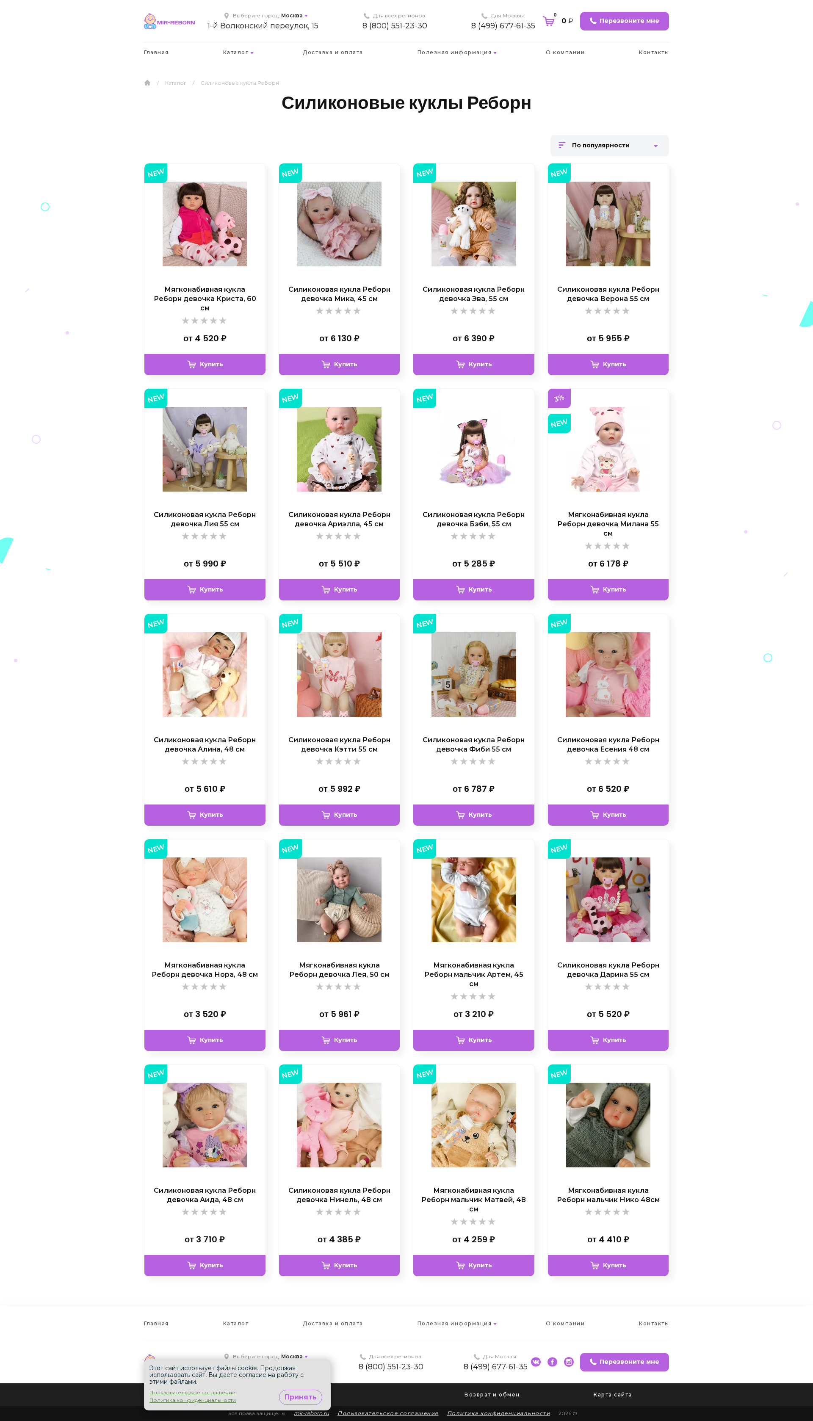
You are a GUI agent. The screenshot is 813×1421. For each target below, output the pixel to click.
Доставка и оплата (333, 52)
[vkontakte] (536, 1362)
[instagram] (569, 1362)
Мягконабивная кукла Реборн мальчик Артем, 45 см (473, 974)
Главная (156, 52)
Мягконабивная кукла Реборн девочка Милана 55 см (608, 524)
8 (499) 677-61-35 (503, 25)
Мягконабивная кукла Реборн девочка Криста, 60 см (205, 298)
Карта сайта (613, 1394)
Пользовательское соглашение (388, 1413)
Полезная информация (455, 52)
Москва (292, 15)
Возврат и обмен (492, 1394)
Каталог (236, 52)
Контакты (654, 52)
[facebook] (552, 1362)
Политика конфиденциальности (498, 1413)
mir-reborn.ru (311, 1413)
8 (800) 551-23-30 (394, 25)
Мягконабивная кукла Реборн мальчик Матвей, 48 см (473, 1200)
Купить (211, 364)
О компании (565, 52)
